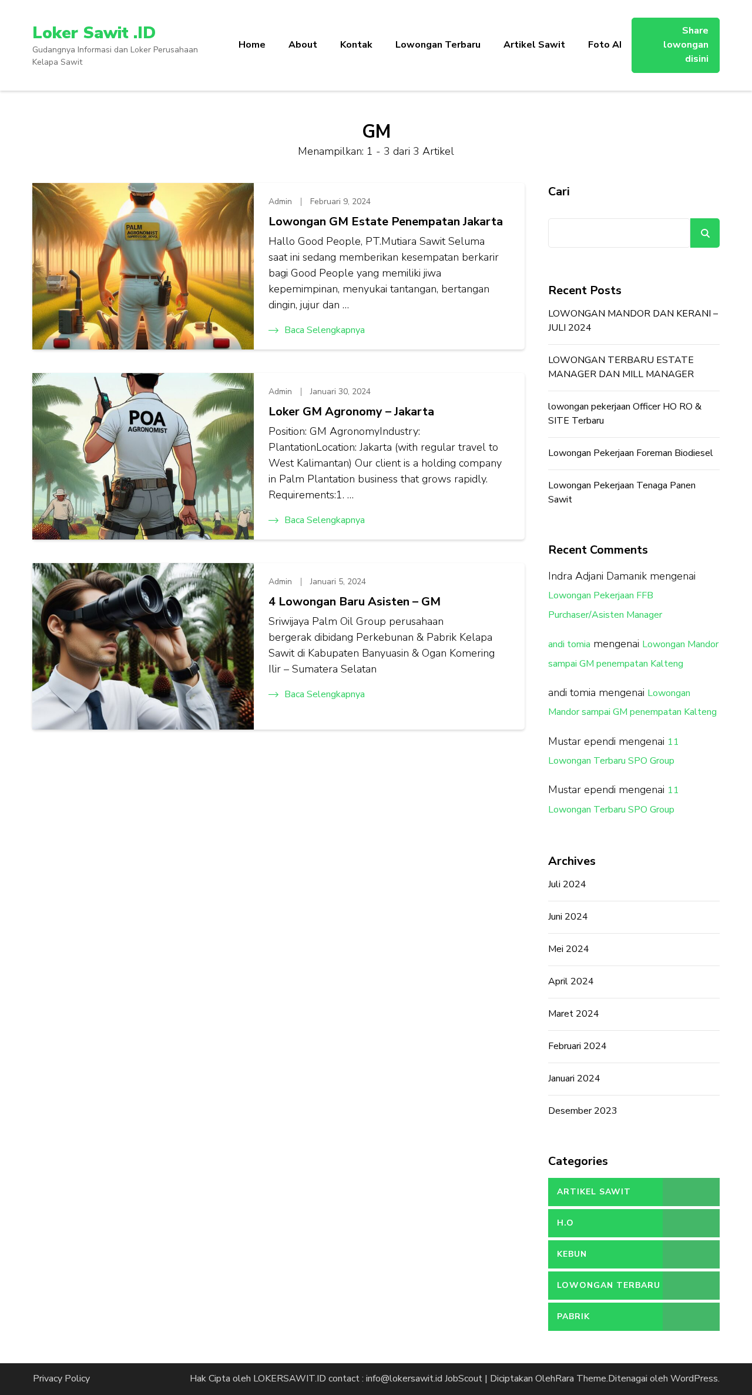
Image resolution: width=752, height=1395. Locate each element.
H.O (565, 1222)
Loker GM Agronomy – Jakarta (351, 412)
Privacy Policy (61, 1378)
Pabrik (573, 1316)
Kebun (572, 1254)
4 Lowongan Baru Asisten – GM (354, 602)
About (302, 44)
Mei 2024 (568, 949)
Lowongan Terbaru (438, 44)
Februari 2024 (577, 1046)
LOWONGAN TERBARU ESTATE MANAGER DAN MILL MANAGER (621, 367)
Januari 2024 (574, 1078)
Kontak (356, 44)
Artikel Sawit (534, 44)
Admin (280, 201)
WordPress (694, 1378)
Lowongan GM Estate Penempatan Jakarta (385, 221)
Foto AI (605, 44)
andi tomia (569, 644)
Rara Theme (580, 1378)
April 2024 (571, 981)
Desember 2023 (582, 1110)
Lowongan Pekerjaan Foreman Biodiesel (630, 453)
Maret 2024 (573, 1013)
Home (252, 44)
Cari (559, 191)
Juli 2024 (567, 884)
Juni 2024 (568, 916)
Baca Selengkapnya (324, 330)
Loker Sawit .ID (94, 33)
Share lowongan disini (686, 44)
